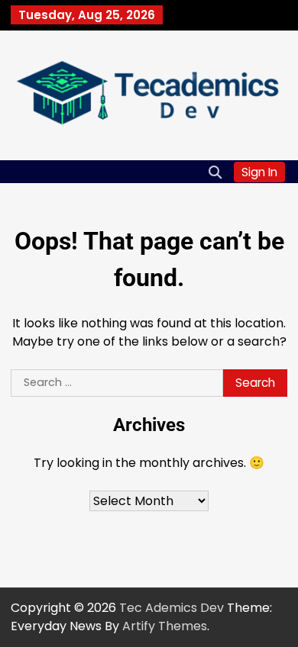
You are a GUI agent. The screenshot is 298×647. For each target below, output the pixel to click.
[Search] (214, 171)
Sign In (259, 172)
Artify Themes (164, 626)
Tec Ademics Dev (171, 607)
